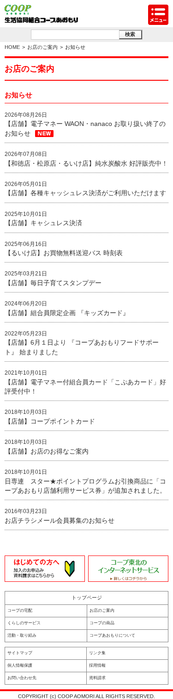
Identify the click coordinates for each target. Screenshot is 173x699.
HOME (12, 47)
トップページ (87, 597)
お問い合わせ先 (21, 677)
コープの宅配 (19, 610)
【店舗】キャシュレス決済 (43, 223)
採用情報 (97, 665)
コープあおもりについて (112, 635)
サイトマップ (19, 653)
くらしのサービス (24, 623)
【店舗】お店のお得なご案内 (47, 451)
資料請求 (97, 677)
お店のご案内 (42, 47)
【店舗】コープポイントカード (50, 421)
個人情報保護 (19, 665)
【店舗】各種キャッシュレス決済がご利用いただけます (85, 193)
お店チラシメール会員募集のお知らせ (59, 520)
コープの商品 (101, 623)
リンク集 (97, 653)
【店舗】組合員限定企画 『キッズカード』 (67, 313)
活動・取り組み (21, 635)
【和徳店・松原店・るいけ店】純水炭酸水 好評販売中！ (86, 163)
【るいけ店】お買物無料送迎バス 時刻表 (64, 253)
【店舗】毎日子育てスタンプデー (53, 283)
